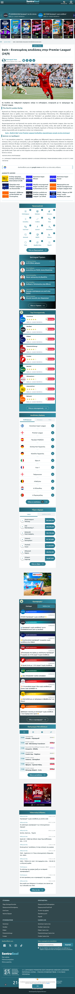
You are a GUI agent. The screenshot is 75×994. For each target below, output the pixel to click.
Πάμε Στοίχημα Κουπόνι (9, 904)
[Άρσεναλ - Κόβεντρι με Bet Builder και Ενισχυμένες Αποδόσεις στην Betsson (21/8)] (5, 194)
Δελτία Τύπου (37, 46)
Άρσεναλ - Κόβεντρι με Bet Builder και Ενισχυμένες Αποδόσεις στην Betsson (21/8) (16, 194)
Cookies (48, 983)
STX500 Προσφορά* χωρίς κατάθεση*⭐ (34, 617)
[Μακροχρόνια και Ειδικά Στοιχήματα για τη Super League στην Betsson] (53, 186)
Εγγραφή (68, 945)
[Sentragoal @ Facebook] (4, 945)
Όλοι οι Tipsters (36, 305)
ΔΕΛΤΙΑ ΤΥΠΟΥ (7, 41)
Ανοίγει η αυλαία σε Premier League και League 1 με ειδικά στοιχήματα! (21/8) (40, 194)
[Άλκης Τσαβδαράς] (22, 270)
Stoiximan (30, 316)
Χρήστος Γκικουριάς (30, 296)
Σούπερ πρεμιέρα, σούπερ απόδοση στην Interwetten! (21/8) (16, 179)
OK (38, 986)
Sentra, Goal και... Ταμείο (28, 833)
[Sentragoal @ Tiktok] (21, 945)
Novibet (29, 326)
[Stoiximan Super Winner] (29, 179)
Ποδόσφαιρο (23, 867)
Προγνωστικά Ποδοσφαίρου (46, 904)
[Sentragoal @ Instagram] (16, 945)
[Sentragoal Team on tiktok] (33, 60)
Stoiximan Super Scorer (62, 178)
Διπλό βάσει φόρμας (33, 263)
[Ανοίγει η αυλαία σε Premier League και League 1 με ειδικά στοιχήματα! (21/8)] (29, 194)
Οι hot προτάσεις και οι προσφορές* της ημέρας (35, 877)
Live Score (6, 910)
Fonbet (29, 356)
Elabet (29, 336)
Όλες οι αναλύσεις (35, 502)
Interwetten (31, 386)
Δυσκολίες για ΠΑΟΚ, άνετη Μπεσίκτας (39, 270)
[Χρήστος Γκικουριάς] (22, 298)
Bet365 (29, 366)
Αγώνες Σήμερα (7, 913)
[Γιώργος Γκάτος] (22, 291)
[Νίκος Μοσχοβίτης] (22, 284)
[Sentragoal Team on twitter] (30, 60)
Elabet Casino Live (43, 930)
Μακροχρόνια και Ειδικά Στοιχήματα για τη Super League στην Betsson (64, 186)
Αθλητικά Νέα (24, 816)
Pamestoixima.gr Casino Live (46, 933)
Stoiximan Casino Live (44, 924)
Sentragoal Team (11, 59)
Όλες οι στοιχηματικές (36, 408)
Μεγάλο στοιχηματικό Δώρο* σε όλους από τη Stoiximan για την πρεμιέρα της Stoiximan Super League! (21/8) (40, 186)
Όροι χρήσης (5, 957)
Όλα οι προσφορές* (36, 720)
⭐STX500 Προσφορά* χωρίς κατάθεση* (55, 14)
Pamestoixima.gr (32, 346)
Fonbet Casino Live (43, 936)
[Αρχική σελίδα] (1, 41)
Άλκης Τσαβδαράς (30, 268)
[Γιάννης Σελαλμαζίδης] (22, 277)
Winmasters (30, 376)
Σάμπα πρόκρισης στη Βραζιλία (36, 277)
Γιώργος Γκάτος (29, 289)
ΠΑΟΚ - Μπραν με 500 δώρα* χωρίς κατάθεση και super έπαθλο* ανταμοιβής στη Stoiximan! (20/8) (64, 194)
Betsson (29, 396)
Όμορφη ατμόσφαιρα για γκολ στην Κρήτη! (38, 292)
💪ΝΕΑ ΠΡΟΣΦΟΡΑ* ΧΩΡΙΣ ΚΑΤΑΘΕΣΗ (33, 676)
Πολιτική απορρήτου (8, 959)
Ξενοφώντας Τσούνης (31, 261)
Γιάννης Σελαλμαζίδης (31, 275)
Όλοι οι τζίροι (36, 564)
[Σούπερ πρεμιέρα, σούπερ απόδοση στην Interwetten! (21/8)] (5, 179)
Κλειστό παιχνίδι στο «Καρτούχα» (37, 298)
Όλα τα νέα (36, 890)
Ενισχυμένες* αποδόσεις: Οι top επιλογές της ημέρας (37, 847)
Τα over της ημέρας (43, 910)
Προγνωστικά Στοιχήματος (10, 907)
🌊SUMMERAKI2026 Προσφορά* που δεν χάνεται (22, 14)
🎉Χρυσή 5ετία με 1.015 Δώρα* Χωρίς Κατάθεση (36, 665)
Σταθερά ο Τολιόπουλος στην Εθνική (38, 284)
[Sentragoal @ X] (10, 945)
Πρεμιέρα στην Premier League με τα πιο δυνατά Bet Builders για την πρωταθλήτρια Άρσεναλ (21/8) (16, 186)
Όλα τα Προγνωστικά (36, 250)
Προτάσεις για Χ (42, 913)
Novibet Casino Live (43, 927)
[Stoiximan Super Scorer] (53, 179)
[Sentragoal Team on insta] (27, 60)
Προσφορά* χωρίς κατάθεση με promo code (34, 819)
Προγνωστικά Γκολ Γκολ (45, 907)
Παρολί (40, 916)
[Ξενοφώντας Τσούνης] (22, 263)
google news (36, 167)
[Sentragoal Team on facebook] (23, 60)
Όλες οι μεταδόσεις (36, 775)
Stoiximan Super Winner (39, 178)
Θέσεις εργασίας (6, 962)
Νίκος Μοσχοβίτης (30, 282)
